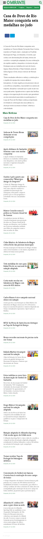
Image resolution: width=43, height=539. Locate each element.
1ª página (21, 7)
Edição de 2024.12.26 (10, 7)
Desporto (29, 7)
